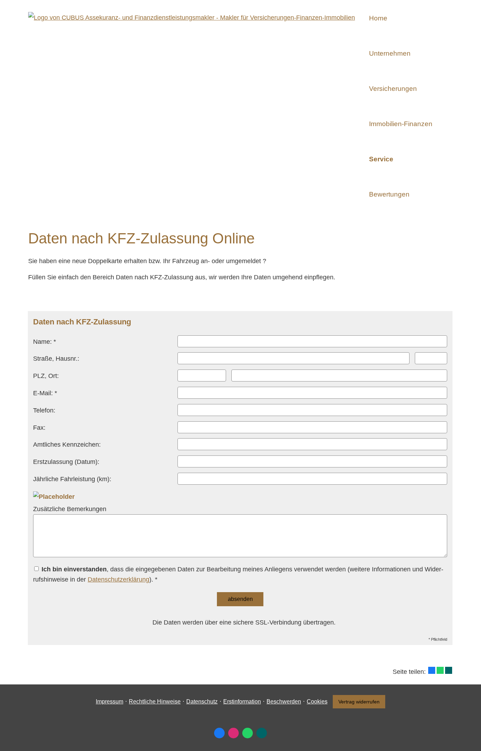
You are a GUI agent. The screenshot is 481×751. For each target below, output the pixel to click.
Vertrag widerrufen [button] (359, 702)
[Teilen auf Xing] (448, 670)
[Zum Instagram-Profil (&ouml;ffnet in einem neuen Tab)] (233, 733)
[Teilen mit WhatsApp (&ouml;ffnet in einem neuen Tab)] (440, 670)
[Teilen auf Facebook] (431, 670)
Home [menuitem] (378, 18)
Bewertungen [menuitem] (389, 194)
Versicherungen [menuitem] (393, 88)
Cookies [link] (317, 702)
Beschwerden (284, 702)
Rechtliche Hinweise (155, 702)
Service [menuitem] (381, 159)
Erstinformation (242, 702)
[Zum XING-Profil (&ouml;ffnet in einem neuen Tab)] (261, 733)
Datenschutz (202, 702)
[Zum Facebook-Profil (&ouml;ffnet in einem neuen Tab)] (219, 733)
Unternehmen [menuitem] (390, 53)
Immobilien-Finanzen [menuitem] (400, 124)
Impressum (109, 702)
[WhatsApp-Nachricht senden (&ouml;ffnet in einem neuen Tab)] (247, 733)
